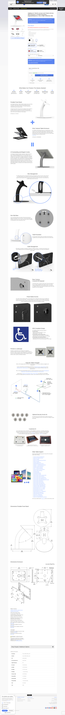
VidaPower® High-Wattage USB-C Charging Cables (30, 373)
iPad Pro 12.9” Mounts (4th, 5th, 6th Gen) (39, 460)
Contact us (42, 498)
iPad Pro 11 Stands (36, 459)
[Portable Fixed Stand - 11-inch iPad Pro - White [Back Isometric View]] (13, 32)
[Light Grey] (33, 39)
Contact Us (51, 0)
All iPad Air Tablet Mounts (37, 462)
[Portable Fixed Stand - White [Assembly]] (22, 32)
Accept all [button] (5, 710)
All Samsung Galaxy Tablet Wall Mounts (39, 485)
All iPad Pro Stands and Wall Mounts (38, 456)
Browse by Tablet (16, 8)
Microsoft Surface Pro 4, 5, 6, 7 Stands (39, 487)
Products (10, 8)
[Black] (29, 39)
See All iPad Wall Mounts (37, 472)
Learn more (31, 69)
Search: (30, 4)
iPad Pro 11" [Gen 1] (39, 57)
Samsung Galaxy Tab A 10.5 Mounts (38, 476)
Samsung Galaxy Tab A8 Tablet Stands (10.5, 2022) (41, 479)
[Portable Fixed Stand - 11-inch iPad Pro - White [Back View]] (17, 32)
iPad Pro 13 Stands (36, 461)
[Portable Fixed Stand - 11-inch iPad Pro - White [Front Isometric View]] (24, 25)
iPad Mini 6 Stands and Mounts (38, 467)
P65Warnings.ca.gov (19, 640)
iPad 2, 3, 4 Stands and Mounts (38, 468)
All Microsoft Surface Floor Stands (38, 493)
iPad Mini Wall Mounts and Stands (38, 463)
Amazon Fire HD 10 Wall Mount (38, 495)
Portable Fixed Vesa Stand (15, 611)
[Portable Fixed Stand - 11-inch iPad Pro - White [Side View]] (22, 27)
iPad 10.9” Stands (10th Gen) (37, 470)
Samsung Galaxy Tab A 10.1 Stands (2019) (39, 475)
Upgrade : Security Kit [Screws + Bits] (34, 68)
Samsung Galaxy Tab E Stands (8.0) (38, 483)
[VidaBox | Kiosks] (17, 4)
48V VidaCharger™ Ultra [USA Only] (38, 371)
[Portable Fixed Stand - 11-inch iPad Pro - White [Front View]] (17, 27)
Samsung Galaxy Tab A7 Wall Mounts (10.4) (40, 478)
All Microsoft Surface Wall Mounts (38, 492)
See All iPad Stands (36, 471)
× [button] (14, 695)
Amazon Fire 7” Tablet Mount (37, 494)
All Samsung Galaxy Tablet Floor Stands (39, 486)
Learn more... (34, 135)
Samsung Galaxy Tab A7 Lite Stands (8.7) (39, 477)
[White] (36, 39)
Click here (33, 432)
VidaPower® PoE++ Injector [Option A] (40, 366)
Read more (8, 700)
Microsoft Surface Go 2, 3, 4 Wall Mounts (39, 491)
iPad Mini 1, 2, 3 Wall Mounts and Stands (39, 464)
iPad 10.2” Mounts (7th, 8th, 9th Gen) (39, 469)
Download (12, 623)
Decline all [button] (11, 710)
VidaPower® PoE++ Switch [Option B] (22, 367)
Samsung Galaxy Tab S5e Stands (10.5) (39, 484)
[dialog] (8, 704)
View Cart (29, 699)
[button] (8, 712)
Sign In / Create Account (31, 698)
